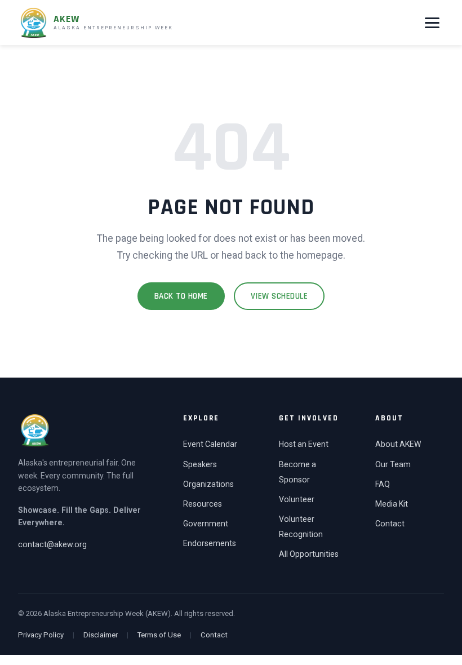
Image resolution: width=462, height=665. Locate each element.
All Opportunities (309, 553)
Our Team (393, 464)
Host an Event (303, 444)
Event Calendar (210, 444)
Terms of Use (159, 635)
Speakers (200, 464)
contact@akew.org (52, 544)
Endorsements (209, 543)
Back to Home (181, 296)
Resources (202, 503)
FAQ (382, 484)
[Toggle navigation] (432, 23)
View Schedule (279, 296)
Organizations (208, 484)
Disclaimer (100, 635)
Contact (390, 523)
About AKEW (398, 444)
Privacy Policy (41, 635)
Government (205, 523)
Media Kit (391, 503)
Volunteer (296, 499)
